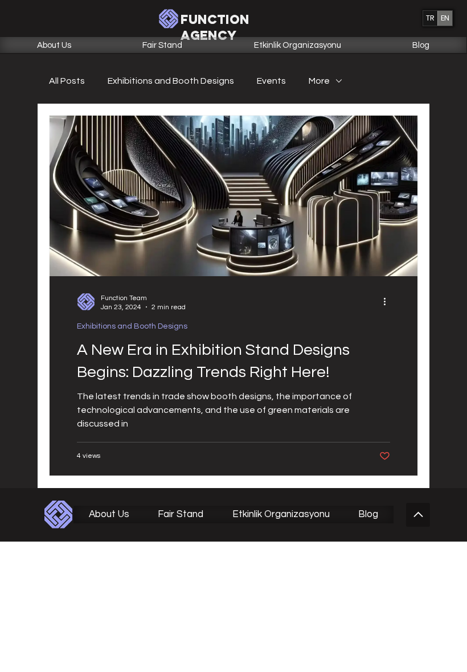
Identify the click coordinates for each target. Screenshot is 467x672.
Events (271, 80)
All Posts (67, 80)
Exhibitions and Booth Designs (171, 80)
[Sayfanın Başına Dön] (418, 515)
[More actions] (388, 302)
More (319, 80)
